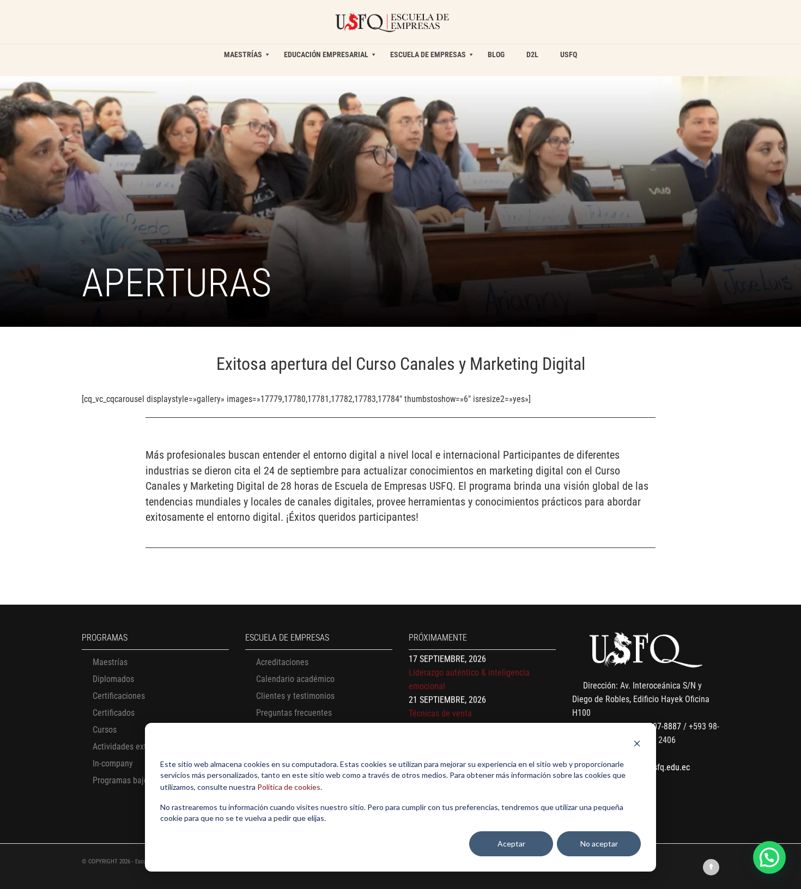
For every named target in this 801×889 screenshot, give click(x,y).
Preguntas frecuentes (294, 713)
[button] (769, 857)
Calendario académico (295, 679)
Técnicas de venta (440, 689)
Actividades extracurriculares (144, 746)
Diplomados (113, 679)
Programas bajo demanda (138, 780)
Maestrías (110, 662)
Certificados (114, 713)
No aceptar (599, 843)
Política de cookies (288, 786)
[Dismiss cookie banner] (637, 745)
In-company (113, 763)
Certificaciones (119, 696)
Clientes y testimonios (295, 696)
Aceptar (511, 843)
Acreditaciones (282, 662)
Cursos (105, 729)
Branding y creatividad (448, 716)
